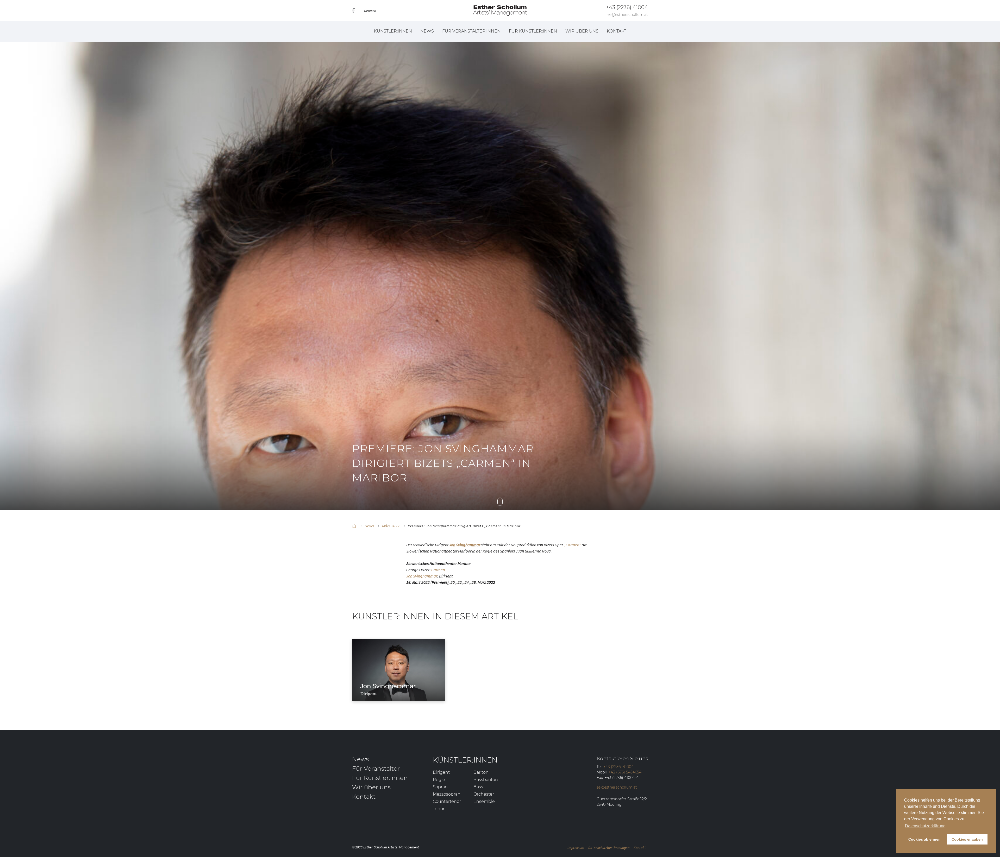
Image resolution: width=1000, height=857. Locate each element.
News (427, 31)
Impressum (575, 847)
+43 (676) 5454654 (625, 772)
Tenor (439, 808)
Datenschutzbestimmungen (608, 847)
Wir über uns (581, 31)
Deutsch (370, 10)
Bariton (481, 772)
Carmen (438, 569)
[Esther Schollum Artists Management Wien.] (354, 526)
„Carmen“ (572, 544)
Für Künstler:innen (533, 31)
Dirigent (441, 772)
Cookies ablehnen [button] (924, 839)
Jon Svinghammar (421, 576)
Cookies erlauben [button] (967, 839)
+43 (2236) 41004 (627, 7)
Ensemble (484, 801)
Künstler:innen (393, 31)
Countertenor (447, 801)
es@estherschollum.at (628, 14)
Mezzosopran (446, 794)
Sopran (440, 786)
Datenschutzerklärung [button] (925, 826)
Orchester (483, 794)
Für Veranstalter (376, 768)
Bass (478, 786)
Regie (439, 779)
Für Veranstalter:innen (471, 31)
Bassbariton (485, 779)
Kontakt (616, 31)
